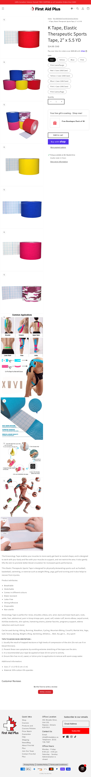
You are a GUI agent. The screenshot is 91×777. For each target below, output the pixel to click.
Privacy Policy (29, 765)
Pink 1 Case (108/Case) (59, 86)
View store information (59, 162)
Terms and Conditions (58, 765)
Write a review (45, 692)
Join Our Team (28, 751)
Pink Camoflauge (57, 65)
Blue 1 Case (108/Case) (59, 81)
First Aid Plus (47, 773)
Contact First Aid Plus (29, 755)
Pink (82, 60)
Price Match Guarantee (27, 732)
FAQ (24, 737)
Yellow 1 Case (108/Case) (60, 76)
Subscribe (76, 731)
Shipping (25, 740)
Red (51, 60)
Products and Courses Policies (29, 727)
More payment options (58, 147)
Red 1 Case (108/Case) (59, 70)
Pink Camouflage (57, 92)
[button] (3, 8)
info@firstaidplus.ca (50, 737)
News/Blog (26, 742)
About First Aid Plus (28, 746)
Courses (25, 723)
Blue (72, 60)
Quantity (51, 97)
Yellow (62, 60)
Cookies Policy (42, 765)
